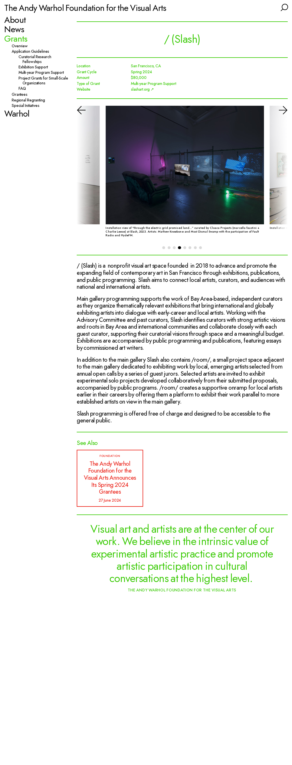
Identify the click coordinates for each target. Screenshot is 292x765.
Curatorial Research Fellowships (37, 59)
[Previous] (87, 174)
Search (284, 7)
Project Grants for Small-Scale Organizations (45, 81)
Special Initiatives (27, 105)
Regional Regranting (30, 100)
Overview (22, 46)
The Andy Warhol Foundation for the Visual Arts (85, 8)
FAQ (24, 88)
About (15, 20)
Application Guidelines (32, 51)
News (14, 29)
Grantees (21, 94)
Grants (15, 38)
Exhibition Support (35, 67)
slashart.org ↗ (142, 89)
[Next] (277, 174)
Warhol (16, 113)
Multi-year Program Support (43, 72)
